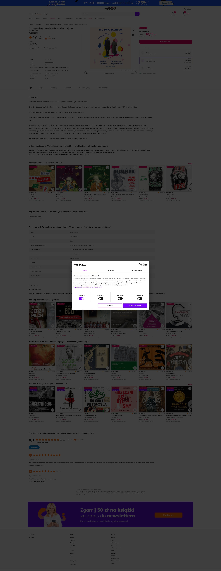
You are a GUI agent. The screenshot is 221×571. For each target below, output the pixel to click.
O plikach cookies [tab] (136, 270)
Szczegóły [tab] (110, 270)
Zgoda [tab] (85, 270)
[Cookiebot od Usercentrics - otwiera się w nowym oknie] (139, 264)
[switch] (100, 298)
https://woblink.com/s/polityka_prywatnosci (88, 287)
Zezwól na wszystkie (135, 305)
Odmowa (110, 305)
